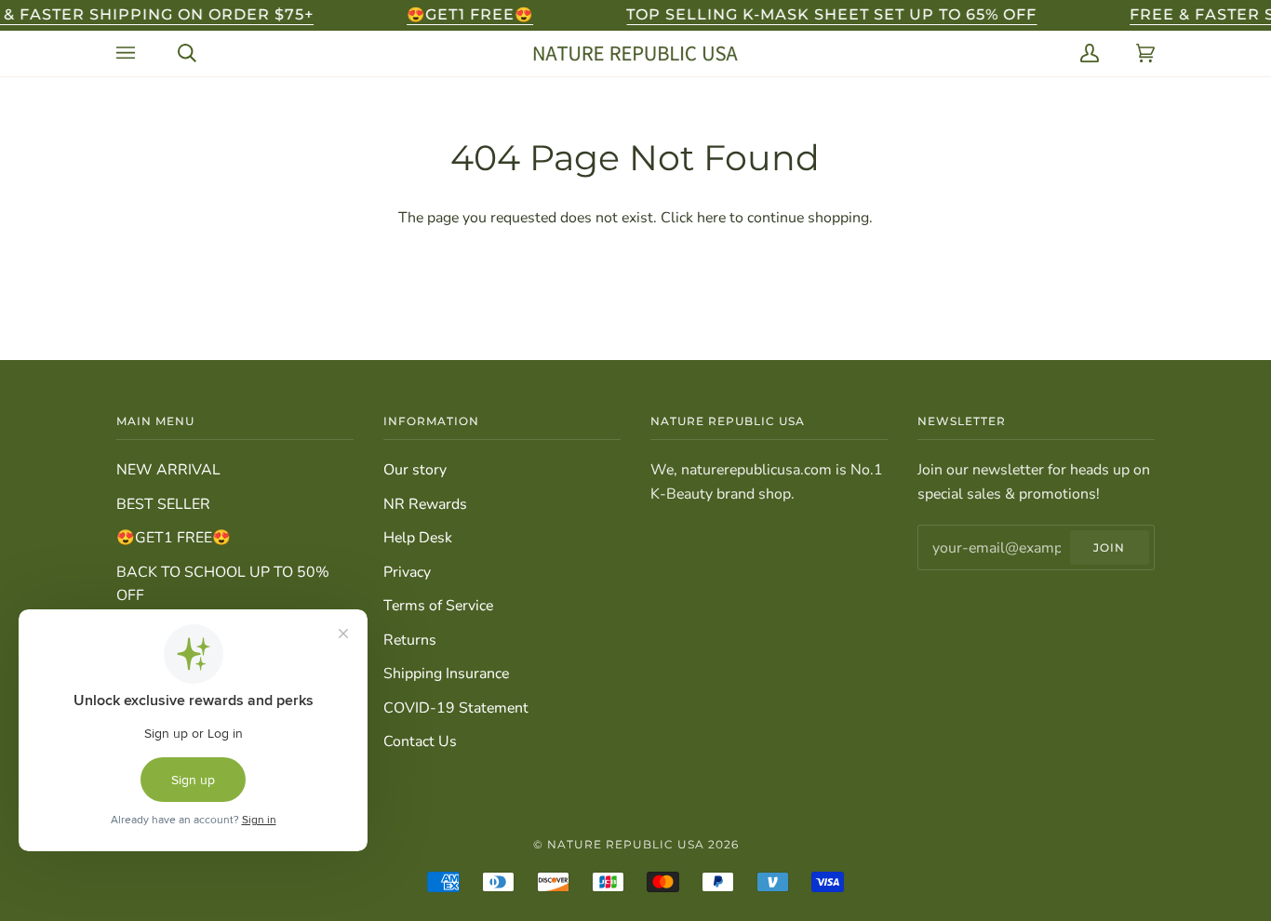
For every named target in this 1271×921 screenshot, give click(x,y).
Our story (415, 470)
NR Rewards (425, 504)
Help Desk (417, 537)
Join (1109, 547)
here (711, 217)
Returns (409, 640)
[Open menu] (128, 53)
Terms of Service (438, 605)
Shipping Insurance (446, 673)
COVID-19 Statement (455, 708)
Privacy (407, 572)
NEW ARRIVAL (168, 470)
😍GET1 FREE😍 (173, 537)
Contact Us (420, 741)
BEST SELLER (163, 504)
